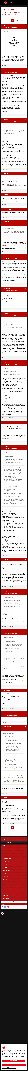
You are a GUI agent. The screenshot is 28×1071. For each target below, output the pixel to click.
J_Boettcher (7, 559)
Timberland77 (7, 726)
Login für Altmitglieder (14, 901)
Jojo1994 (6, 25)
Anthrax (6, 119)
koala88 (6, 69)
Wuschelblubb (7, 422)
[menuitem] (14, 842)
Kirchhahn (6, 221)
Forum (10, 2)
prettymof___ (7, 209)
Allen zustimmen (13, 1060)
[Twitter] (5, 907)
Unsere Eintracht (11, 9)
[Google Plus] (8, 907)
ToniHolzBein (7, 288)
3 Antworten (11, 115)
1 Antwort (11, 283)
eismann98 (7, 256)
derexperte (7, 690)
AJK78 (6, 173)
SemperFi (6, 591)
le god (5, 362)
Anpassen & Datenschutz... (8, 1067)
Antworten (5, 65)
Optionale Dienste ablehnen (14, 1065)
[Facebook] (2, 907)
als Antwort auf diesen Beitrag (11, 27)
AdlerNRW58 (7, 631)
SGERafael (7, 797)
